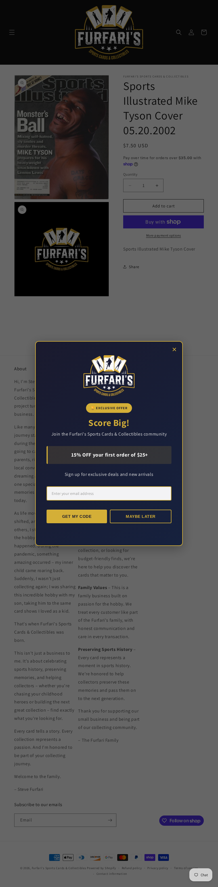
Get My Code (77, 516)
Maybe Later (141, 516)
